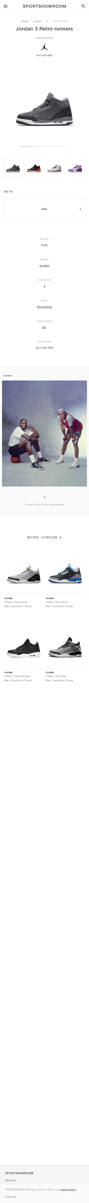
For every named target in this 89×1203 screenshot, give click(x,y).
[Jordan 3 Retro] (13, 167)
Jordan (37, 21)
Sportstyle (44, 306)
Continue (10, 1196)
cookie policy (68, 1189)
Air (44, 327)
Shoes (25, 21)
